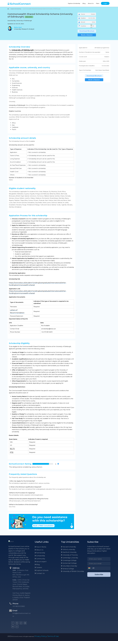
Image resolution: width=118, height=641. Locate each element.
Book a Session (87, 35)
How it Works (41, 547)
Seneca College (68, 569)
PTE (11, 452)
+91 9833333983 (19, 606)
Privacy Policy (40, 636)
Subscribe (99, 575)
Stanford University (69, 552)
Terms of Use (53, 636)
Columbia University (69, 566)
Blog (84, 3)
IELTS (12, 449)
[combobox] (89, 568)
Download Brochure (86, 31)
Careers (39, 567)
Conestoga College (69, 560)
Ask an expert (41, 561)
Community (40, 559)
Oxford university (68, 549)
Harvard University (69, 547)
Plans (97, 3)
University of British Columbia (73, 571)
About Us (91, 3)
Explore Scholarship (74, 3)
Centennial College (69, 563)
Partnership (40, 553)
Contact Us (40, 573)
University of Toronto (70, 555)
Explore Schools (42, 570)
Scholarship (40, 556)
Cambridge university (70, 558)
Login (105, 3)
